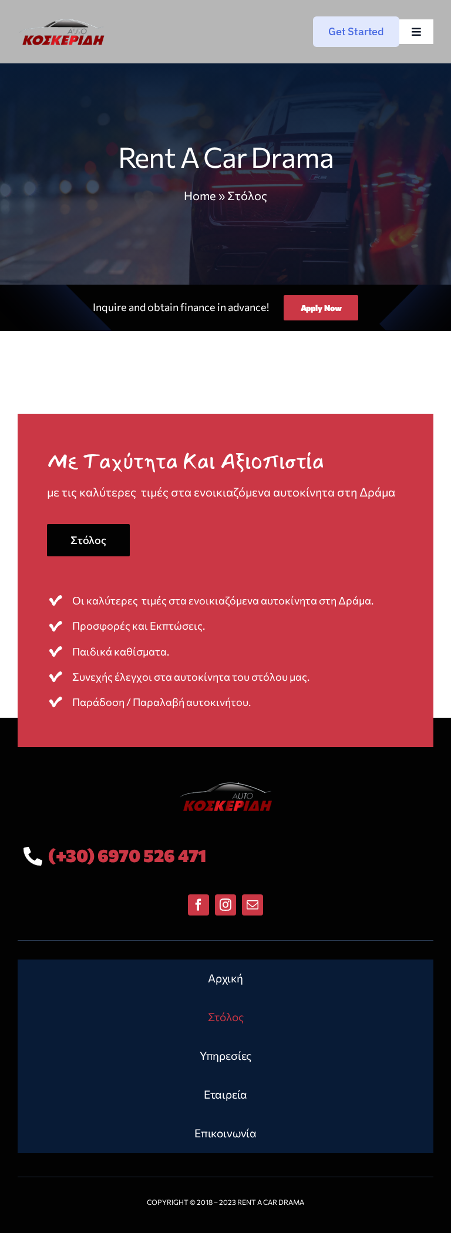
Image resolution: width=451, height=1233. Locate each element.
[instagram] (225, 905)
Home (200, 195)
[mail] (252, 905)
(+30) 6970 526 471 (127, 855)
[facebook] (198, 905)
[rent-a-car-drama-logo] (62, 19)
